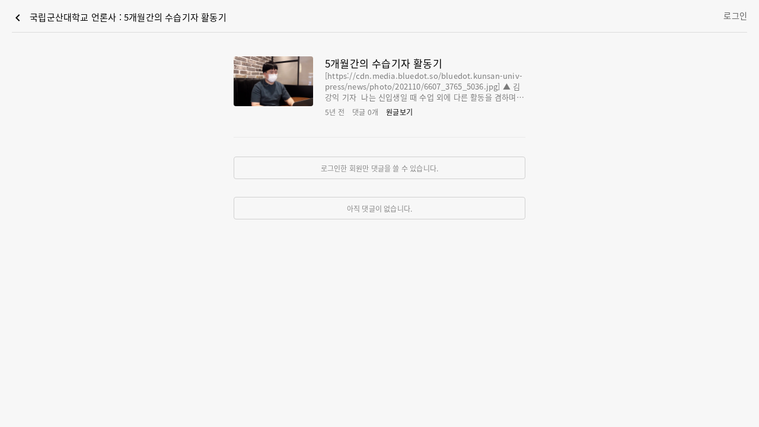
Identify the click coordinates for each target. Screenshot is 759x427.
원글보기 (399, 112)
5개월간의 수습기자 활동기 (383, 63)
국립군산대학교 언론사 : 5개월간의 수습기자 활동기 (119, 18)
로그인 (735, 15)
